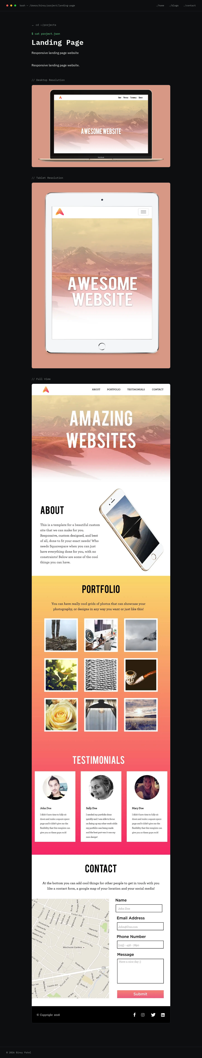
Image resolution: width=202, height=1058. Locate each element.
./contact (189, 5)
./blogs (174, 5)
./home (160, 5)
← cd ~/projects (44, 25)
